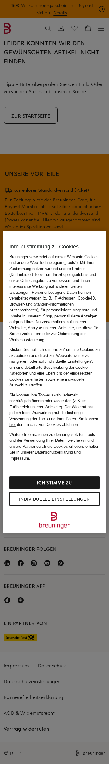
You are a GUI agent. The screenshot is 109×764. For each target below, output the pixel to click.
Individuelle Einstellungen (54, 499)
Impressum (19, 458)
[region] (54, 382)
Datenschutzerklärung (54, 452)
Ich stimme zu (54, 482)
